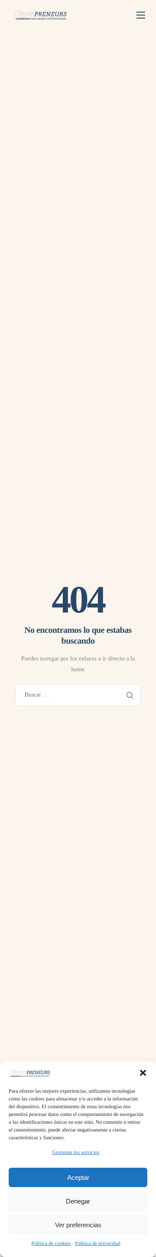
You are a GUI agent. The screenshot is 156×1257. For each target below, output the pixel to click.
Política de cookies (51, 1243)
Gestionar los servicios (75, 1152)
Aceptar (78, 1177)
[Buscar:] (78, 694)
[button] (143, 1072)
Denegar (78, 1201)
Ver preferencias (78, 1225)
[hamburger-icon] (140, 15)
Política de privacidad (97, 1243)
